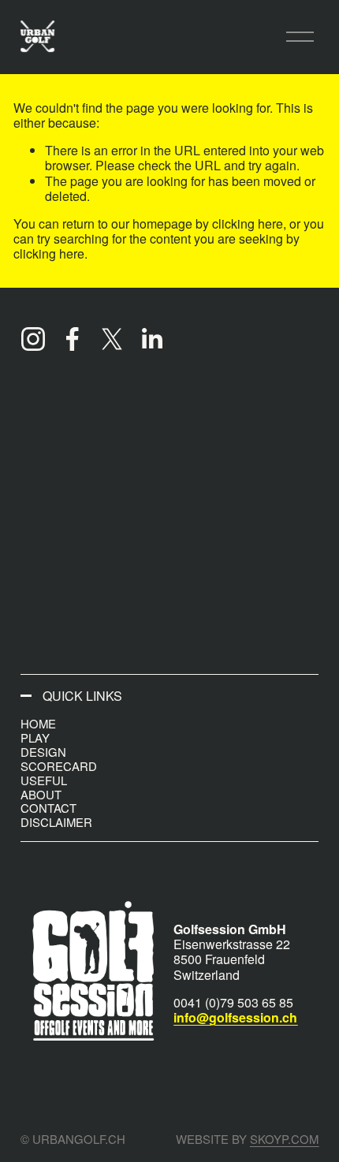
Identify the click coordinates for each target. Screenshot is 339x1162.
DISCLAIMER (56, 822)
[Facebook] (72, 339)
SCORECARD (58, 766)
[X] (112, 339)
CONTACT (48, 807)
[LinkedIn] (151, 339)
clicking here (247, 223)
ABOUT (40, 794)
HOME (38, 723)
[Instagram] (33, 339)
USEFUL (43, 780)
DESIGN (43, 751)
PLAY (35, 737)
